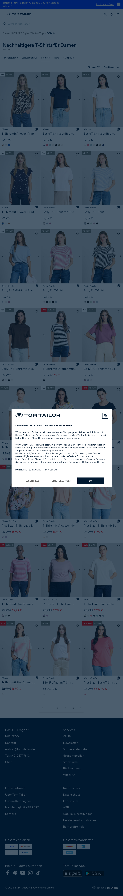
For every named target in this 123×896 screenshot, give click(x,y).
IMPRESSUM (51, 470)
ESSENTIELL (32, 480)
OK (90, 480)
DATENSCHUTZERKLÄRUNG (28, 470)
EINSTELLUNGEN (61, 480)
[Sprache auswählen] (105, 415)
